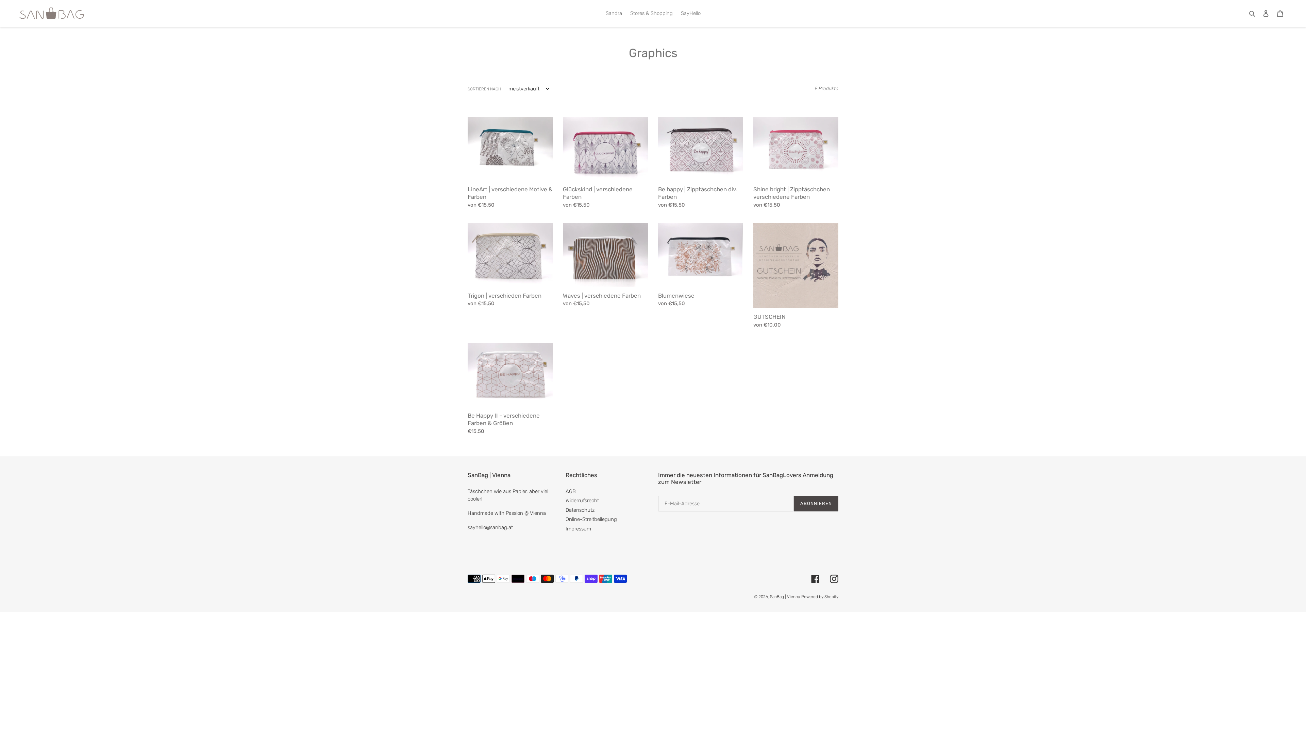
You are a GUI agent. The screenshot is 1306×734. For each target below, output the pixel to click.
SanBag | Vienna (785, 596)
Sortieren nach (484, 89)
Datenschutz (580, 510)
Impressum (578, 529)
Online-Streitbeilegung (591, 519)
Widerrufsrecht (582, 500)
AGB (571, 491)
